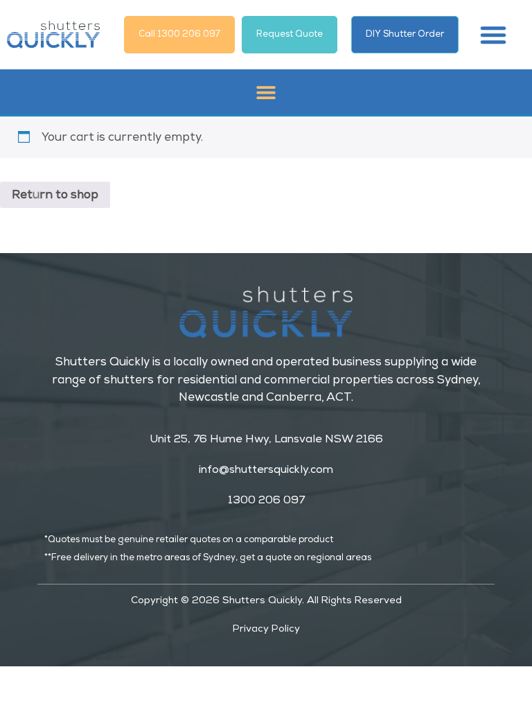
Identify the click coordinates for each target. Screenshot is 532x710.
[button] (493, 34)
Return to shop (55, 194)
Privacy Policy (266, 628)
